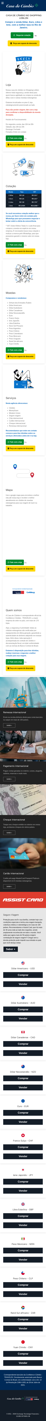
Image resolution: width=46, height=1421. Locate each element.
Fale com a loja (16, 138)
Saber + (10, 949)
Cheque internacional (14, 819)
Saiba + (9, 725)
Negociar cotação (23, 35)
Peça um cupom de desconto (25, 43)
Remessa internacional (14, 712)
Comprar (23, 975)
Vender (23, 984)
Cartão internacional (13, 873)
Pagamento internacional (15, 766)
